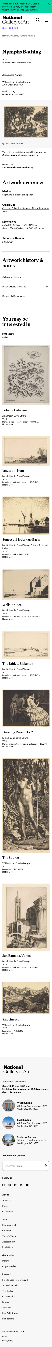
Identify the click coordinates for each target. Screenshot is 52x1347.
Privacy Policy (7, 1341)
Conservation (8, 1296)
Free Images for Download (15, 1279)
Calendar (6, 1230)
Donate (5, 1260)
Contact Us (7, 1211)
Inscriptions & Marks (14, 286)
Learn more (31, 9)
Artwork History (11, 277)
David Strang (8, 91)
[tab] (9, 336)
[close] (49, 4)
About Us (6, 1200)
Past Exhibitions (10, 1313)
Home (5, 35)
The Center (7, 1290)
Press (5, 1205)
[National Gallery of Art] (26, 1069)
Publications (8, 1318)
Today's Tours (9, 1236)
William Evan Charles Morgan (16, 81)
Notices (5, 1336)
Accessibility (8, 1241)
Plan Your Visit (9, 1224)
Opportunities (9, 1266)
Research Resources (13, 296)
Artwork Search (9, 1285)
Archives (6, 1307)
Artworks (13, 35)
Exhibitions (7, 1247)
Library (5, 1302)
